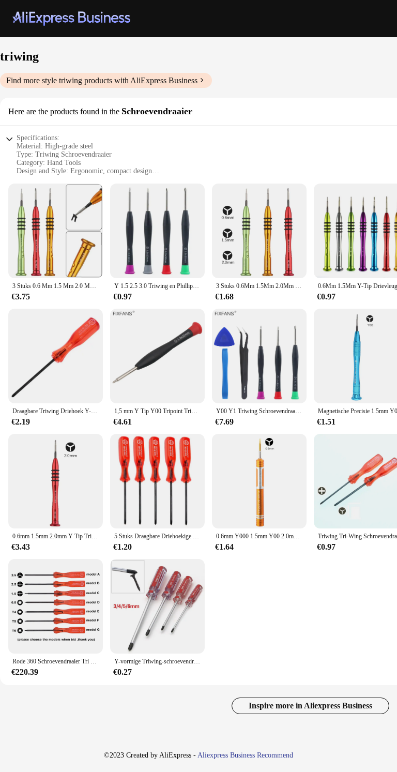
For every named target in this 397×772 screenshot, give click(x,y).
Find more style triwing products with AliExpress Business (101, 80)
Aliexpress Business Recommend (245, 755)
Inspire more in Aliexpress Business (310, 705)
